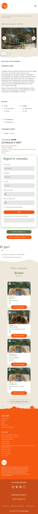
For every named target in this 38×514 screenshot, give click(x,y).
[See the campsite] (19, 307)
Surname (6, 173)
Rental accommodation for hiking (9, 434)
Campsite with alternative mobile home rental (18, 16)
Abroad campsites (5, 453)
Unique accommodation (7, 439)
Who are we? (4, 418)
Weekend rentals (5, 443)
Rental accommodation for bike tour (10, 437)
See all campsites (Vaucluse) (12, 257)
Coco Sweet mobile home (7, 427)
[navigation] (19, 423)
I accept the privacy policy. (14, 207)
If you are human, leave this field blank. (16, 216)
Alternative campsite (6, 449)
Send (19, 212)
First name (7, 164)
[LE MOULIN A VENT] (4, 6)
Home (3, 16)
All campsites (4, 455)
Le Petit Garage (24, 511)
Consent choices (30, 506)
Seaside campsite (5, 451)
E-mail (6, 181)
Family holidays (5, 441)
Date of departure (9, 198)
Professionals (4, 425)
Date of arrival (8, 190)
